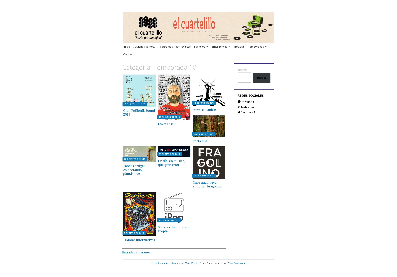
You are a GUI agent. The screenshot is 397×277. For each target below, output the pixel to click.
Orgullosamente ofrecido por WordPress (174, 263)
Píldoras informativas (139, 240)
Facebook (247, 102)
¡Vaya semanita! (204, 110)
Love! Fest (165, 124)
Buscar (242, 69)
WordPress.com (236, 263)
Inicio (126, 46)
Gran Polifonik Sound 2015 (139, 112)
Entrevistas (183, 46)
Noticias (239, 46)
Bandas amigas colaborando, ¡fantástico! (134, 170)
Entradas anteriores (136, 252)
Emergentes (219, 46)
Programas (166, 46)
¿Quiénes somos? (144, 46)
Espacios (199, 46)
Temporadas (256, 46)
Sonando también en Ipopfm (173, 229)
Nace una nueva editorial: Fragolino (207, 184)
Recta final (200, 141)
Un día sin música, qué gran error (171, 163)
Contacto (129, 54)
